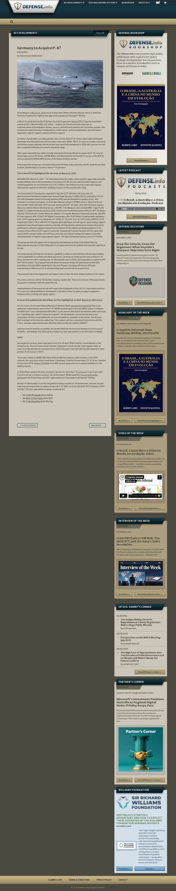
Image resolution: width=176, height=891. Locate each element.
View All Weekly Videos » (150, 508)
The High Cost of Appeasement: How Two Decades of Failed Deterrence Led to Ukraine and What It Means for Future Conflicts (142, 656)
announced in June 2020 (81, 306)
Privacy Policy (104, 880)
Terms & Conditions (79, 880)
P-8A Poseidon (33, 401)
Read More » (124, 303)
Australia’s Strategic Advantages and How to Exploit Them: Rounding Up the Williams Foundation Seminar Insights (139, 819)
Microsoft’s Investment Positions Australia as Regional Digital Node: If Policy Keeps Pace (140, 702)
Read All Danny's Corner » (149, 672)
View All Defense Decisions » (150, 303)
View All (100, 33)
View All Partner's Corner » (150, 780)
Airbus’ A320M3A (42, 363)
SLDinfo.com (55, 880)
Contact (123, 880)
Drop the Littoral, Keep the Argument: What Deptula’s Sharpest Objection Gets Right (138, 247)
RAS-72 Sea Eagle (34, 398)
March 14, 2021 (38, 113)
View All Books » (141, 160)
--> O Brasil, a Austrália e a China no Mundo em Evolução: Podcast (140, 201)
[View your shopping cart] (165, 3)
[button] (120, 116)
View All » (149, 869)
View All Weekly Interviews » (150, 594)
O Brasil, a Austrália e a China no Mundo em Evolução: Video (138, 452)
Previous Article (28, 425)
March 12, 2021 (69, 173)
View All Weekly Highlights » (150, 420)
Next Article (96, 425)
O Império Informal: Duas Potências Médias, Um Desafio (137, 331)
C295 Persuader (33, 395)
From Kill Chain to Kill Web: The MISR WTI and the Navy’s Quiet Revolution (138, 541)
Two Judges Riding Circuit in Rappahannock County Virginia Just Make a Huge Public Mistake (140, 622)
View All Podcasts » (141, 217)
